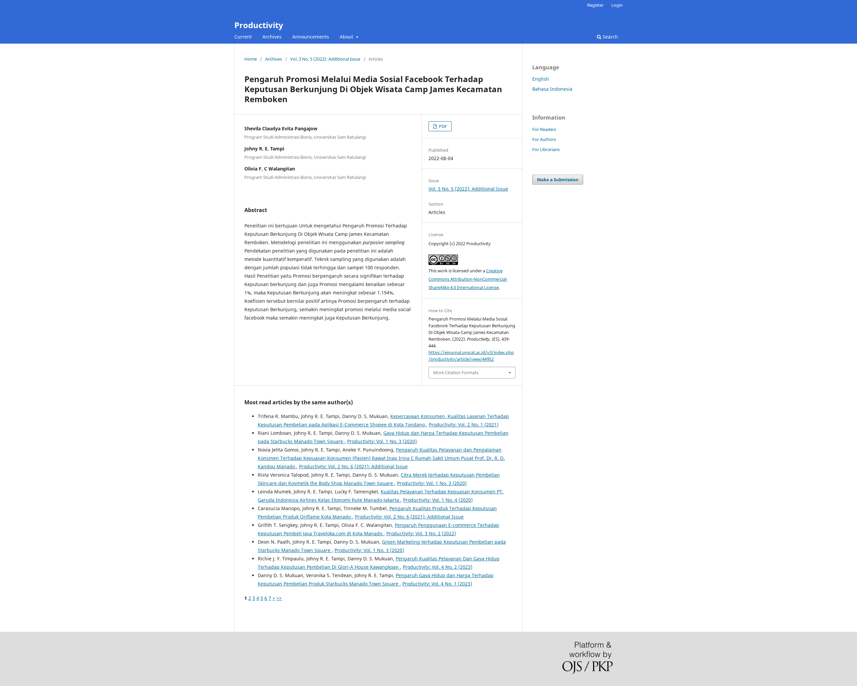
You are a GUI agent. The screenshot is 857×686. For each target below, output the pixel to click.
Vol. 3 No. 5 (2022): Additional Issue (325, 59)
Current (243, 36)
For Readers (544, 129)
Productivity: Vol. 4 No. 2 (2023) (437, 567)
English (540, 79)
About (347, 36)
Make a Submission (557, 180)
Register (595, 5)
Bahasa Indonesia (552, 89)
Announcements (310, 36)
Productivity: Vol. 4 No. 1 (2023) (437, 583)
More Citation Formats (455, 372)
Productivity (258, 24)
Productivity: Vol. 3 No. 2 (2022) (421, 533)
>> (279, 598)
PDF (442, 126)
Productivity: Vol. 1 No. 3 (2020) (382, 441)
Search (609, 36)
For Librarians (546, 149)
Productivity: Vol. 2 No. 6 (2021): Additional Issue (353, 466)
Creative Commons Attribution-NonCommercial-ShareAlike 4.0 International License (468, 279)
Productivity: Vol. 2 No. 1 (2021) (463, 424)
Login (617, 5)
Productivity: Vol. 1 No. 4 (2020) (438, 500)
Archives (272, 36)
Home (250, 59)
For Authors (544, 139)
